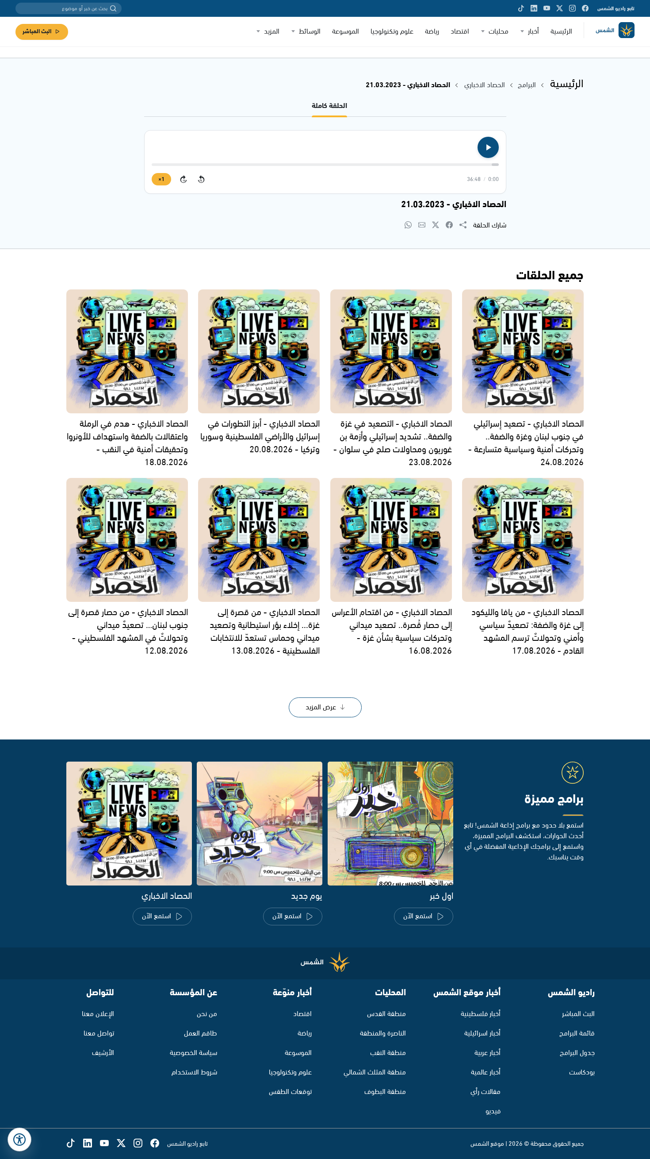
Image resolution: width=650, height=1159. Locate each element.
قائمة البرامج (577, 1033)
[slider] (325, 164)
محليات (499, 32)
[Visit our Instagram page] (572, 8)
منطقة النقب (388, 1053)
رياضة (432, 32)
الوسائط (310, 32)
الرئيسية (561, 32)
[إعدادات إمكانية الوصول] (19, 1139)
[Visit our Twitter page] (559, 8)
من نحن (207, 1014)
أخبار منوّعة (292, 992)
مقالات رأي (485, 1092)
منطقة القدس (386, 1014)
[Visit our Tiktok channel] (521, 8)
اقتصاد (460, 32)
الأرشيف (103, 1053)
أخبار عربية (487, 1053)
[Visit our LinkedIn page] (534, 8)
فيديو (493, 1111)
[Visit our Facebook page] (585, 8)
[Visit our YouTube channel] (546, 8)
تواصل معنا (99, 1033)
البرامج (527, 85)
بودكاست (582, 1072)
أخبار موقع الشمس (467, 992)
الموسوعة (345, 32)
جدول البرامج (577, 1053)
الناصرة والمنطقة (383, 1033)
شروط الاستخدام (194, 1072)
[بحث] (113, 8)
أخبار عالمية (486, 1072)
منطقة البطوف (385, 1092)
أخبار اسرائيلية (482, 1033)
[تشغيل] (488, 147)
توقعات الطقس (290, 1092)
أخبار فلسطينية (481, 1014)
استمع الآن (417, 916)
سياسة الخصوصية (193, 1053)
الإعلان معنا (98, 1014)
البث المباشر (37, 31)
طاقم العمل (200, 1033)
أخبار (533, 32)
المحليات (390, 992)
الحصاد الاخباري (484, 85)
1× (161, 179)
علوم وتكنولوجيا (392, 32)
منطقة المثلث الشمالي (375, 1072)
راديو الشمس (571, 992)
